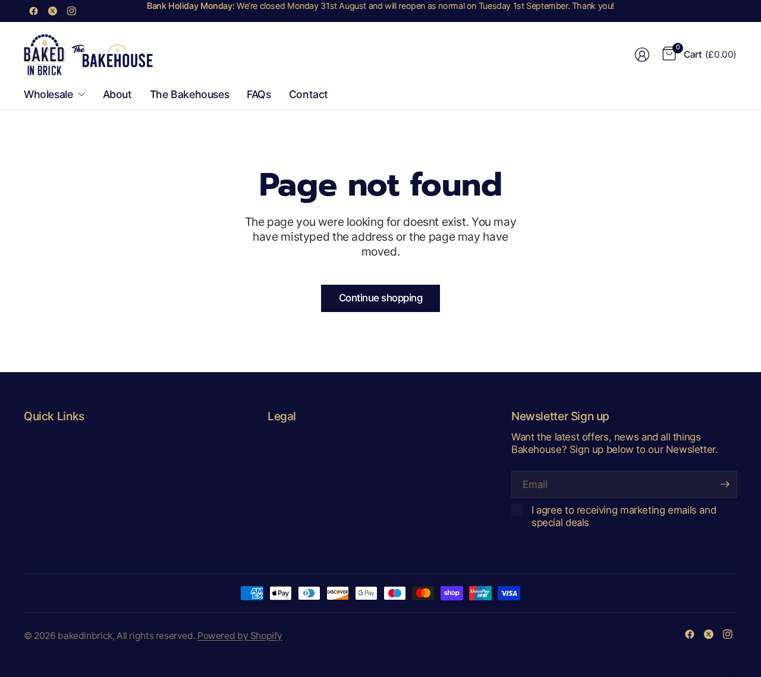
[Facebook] (33, 10)
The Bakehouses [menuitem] (189, 94)
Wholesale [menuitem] (48, 94)
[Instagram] (71, 10)
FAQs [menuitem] (259, 94)
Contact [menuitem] (308, 94)
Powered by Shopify (239, 635)
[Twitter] (52, 10)
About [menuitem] (117, 94)
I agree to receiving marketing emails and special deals (624, 516)
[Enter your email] (725, 484)
